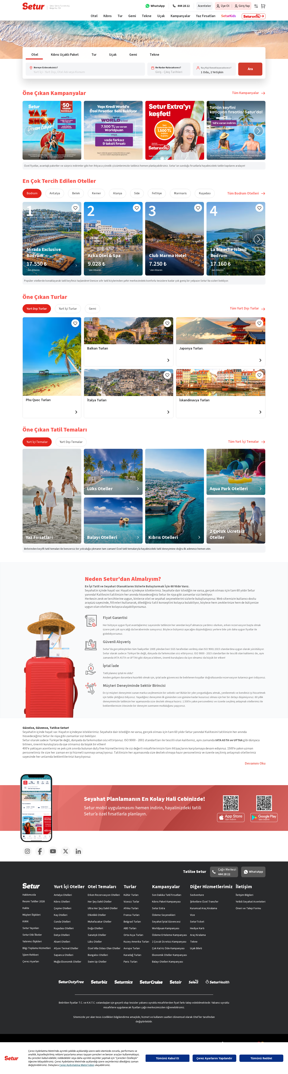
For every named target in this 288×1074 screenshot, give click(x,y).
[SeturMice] (123, 982)
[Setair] (176, 982)
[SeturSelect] (193, 982)
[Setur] (34, 6)
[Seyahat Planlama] (261, 6)
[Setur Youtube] (54, 855)
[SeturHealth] (217, 982)
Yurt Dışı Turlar (37, 309)
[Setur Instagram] (29, 855)
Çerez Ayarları (31, 962)
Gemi (92, 309)
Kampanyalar (180, 16)
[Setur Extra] (253, 16)
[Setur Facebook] (41, 855)
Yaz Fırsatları (205, 16)
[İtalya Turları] (128, 382)
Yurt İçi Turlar (68, 309)
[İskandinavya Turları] (220, 382)
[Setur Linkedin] (79, 855)
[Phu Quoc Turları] (52, 356)
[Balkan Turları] (128, 330)
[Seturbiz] (99, 982)
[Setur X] (67, 855)
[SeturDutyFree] (71, 982)
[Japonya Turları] (220, 330)
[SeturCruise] (151, 982)
